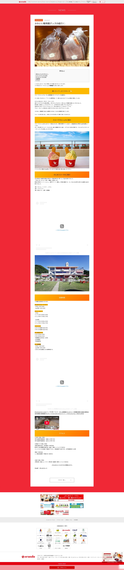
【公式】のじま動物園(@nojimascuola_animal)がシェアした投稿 (62, 408)
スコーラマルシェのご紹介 (41, 75)
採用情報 (76, 520)
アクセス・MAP (60, 520)
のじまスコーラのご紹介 (41, 77)
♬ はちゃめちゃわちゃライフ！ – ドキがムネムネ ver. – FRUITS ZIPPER (67, 413)
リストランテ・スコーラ (36, 1)
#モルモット (48, 413)
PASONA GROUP (62, 563)
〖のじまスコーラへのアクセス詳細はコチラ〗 (62, 465)
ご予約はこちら (62, 567)
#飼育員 (39, 413)
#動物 (79, 412)
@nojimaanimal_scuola (40, 412)
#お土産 (36, 468)
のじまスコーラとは (50, 520)
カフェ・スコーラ (46, 1)
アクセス (83, 1)
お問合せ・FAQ (68, 520)
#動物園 (76, 412)
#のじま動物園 (62, 412)
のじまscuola (22, 2)
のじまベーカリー (61, 1)
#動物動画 (43, 413)
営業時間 (38, 79)
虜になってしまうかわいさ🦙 (42, 74)
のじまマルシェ (54, 1)
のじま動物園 (69, 1)
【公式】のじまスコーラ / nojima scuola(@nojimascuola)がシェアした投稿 (62, 252)
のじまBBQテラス (77, 1)
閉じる (63, 71)
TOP (29, 1)
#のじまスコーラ (70, 412)
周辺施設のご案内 (89, 2)
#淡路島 (82, 412)
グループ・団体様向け (95, 2)
